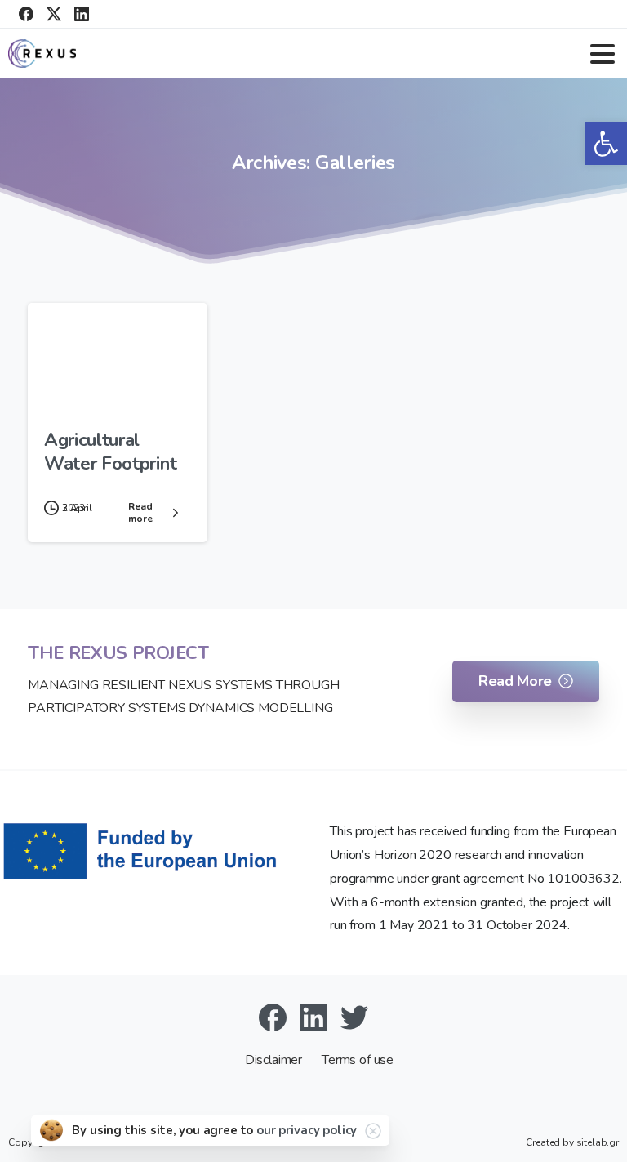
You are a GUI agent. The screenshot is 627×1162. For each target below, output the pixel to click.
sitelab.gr (597, 1142)
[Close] (373, 1131)
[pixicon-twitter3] (354, 1016)
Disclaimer (275, 1060)
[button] (606, 143)
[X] (54, 14)
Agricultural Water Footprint (110, 451)
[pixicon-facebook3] (272, 1016)
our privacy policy (306, 1130)
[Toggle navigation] (602, 54)
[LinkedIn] (81, 14)
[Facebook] (26, 14)
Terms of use (358, 1060)
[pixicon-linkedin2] (313, 1016)
